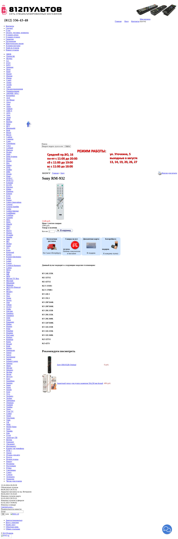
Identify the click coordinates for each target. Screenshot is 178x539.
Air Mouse (10, 100)
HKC (8, 226)
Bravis (8, 135)
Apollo (9, 85)
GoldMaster (10, 213)
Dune (8, 176)
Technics (9, 396)
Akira (8, 106)
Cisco (8, 146)
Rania (8, 342)
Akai (8, 104)
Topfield (9, 405)
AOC (8, 113)
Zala (8, 433)
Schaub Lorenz (12, 361)
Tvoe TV (9, 411)
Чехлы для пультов (14, 481)
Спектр (9, 475)
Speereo (9, 383)
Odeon (9, 305)
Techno (9, 398)
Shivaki (9, 368)
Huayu (9, 231)
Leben (8, 259)
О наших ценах (12, 35)
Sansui (8, 353)
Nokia (8, 298)
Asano (8, 82)
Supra (8, 387)
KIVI (8, 65)
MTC (8, 289)
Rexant (9, 344)
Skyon (8, 374)
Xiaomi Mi (10, 56)
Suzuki (9, 390)
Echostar (9, 183)
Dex (8, 163)
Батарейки (10, 96)
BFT (8, 126)
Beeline (9, 122)
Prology (9, 337)
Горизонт (10, 442)
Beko (8, 124)
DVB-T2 (9, 180)
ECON (9, 185)
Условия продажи (13, 46)
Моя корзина (145, 19)
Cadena (9, 137)
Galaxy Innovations (13, 202)
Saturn (8, 359)
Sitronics (9, 370)
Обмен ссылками (13, 529)
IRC (8, 241)
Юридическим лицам (14, 43)
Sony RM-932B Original (66, 365)
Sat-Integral (10, 357)
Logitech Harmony (13, 265)
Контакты (135, 21)
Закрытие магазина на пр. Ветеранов (16, 492)
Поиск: (44, 144)
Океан (9, 453)
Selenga (9, 363)
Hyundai (9, 235)
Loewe (9, 263)
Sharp (8, 366)
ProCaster (10, 335)
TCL (8, 394)
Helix (8, 222)
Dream (9, 174)
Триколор (10, 479)
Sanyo (8, 355)
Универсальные (12, 91)
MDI (8, 276)
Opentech (10, 316)
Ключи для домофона (15, 448)
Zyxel (8, 435)
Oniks (8, 309)
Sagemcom (10, 350)
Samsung (9, 67)
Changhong (10, 143)
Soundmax (10, 381)
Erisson (9, 194)
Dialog (9, 165)
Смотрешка (11, 470)
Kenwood (10, 252)
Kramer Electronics (13, 257)
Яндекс (9, 58)
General (9, 204)
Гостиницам (11, 41)
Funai (8, 198)
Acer (8, 98)
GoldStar (9, 215)
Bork (8, 130)
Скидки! (9, 28)
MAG (8, 270)
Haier (8, 72)
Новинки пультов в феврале (12, 500)
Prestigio (9, 333)
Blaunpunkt (10, 128)
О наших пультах (13, 37)
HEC (8, 220)
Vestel (8, 416)
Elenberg (9, 191)
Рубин (9, 468)
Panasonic (10, 322)
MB (7, 274)
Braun (8, 133)
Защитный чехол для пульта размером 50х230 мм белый (80, 383)
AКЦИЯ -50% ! (12, 93)
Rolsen (9, 348)
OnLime (9, 311)
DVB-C (9, 178)
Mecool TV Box (12, 278)
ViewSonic (10, 418)
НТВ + (9, 451)
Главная (118, 21)
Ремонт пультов (12, 50)
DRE (8, 172)
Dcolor (9, 152)
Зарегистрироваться (14, 520)
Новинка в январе (8, 505)
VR (7, 422)
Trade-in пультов (12, 48)
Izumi (8, 246)
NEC (8, 294)
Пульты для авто (13, 455)
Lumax (9, 268)
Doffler (9, 170)
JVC (8, 248)
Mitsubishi (10, 283)
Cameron (9, 139)
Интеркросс (11, 446)
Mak (8, 272)
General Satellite (12, 207)
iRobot (9, 244)
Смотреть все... (7, 507)
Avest (8, 117)
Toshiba (9, 407)
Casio (8, 141)
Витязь (9, 440)
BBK (8, 119)
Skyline (9, 372)
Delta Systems (11, 157)
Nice (8, 296)
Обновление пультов (9, 487)
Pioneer (9, 326)
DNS (8, 167)
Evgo (8, 196)
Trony (8, 409)
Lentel (8, 261)
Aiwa (8, 102)
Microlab (9, 281)
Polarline (9, 331)
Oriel (8, 318)
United (9, 414)
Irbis (8, 239)
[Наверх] (28, 124)
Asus (8, 115)
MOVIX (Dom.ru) (13, 287)
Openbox (9, 313)
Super (8, 385)
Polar (8, 329)
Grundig (9, 217)
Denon (9, 161)
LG (7, 61)
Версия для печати (169, 173)
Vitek (8, 420)
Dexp (8, 69)
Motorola (9, 285)
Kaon (8, 250)
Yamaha (9, 431)
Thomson (10, 403)
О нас (8, 30)
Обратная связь (12, 527)
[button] (167, 529)
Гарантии (10, 39)
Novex (9, 300)
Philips (9, 324)
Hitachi (9, 224)
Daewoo (9, 150)
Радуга (9, 457)
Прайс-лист (10, 525)
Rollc (8, 346)
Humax (9, 233)
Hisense (9, 76)
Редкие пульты (12, 459)
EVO (8, 63)
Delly (8, 154)
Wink (8, 424)
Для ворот (10, 444)
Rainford (9, 339)
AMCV (9, 111)
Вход (126, 21)
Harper (9, 74)
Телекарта (10, 477)
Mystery (9, 292)
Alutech (9, 109)
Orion (8, 320)
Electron (9, 187)
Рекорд (9, 461)
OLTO (9, 307)
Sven (8, 392)
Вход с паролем (12, 522)
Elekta (8, 189)
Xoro (8, 429)
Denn (8, 159)
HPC (8, 228)
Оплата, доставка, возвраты (17, 33)
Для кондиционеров (14, 89)
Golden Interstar (12, 211)
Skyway (9, 377)
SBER (8, 54)
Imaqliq (9, 237)
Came (8, 87)
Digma (9, 78)
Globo (8, 209)
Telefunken (10, 400)
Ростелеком (11, 466)
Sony (8, 379)
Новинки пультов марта (11, 496)
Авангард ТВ (11, 438)
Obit (8, 302)
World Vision (11, 427)
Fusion (9, 200)
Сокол (8, 472)
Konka (9, 255)
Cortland (9, 148)
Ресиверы (10, 464)
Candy (8, 80)
